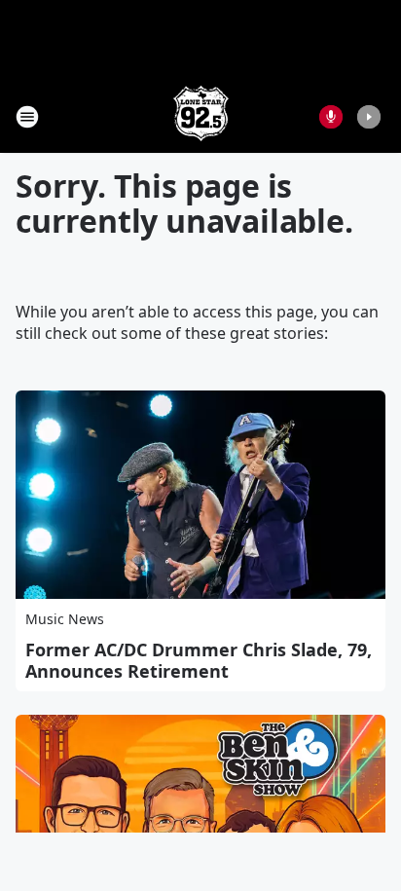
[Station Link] (201, 116)
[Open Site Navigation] (27, 117)
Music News (64, 619)
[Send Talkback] (331, 117)
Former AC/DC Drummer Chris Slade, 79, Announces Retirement (198, 660)
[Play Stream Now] (369, 117)
